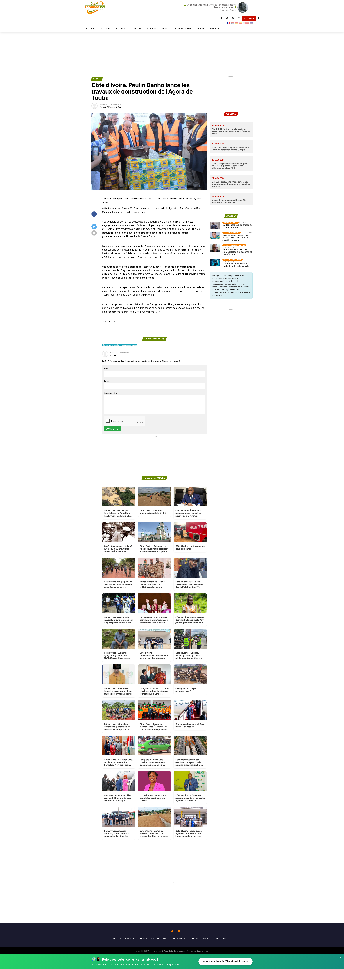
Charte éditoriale (221, 939)
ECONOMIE (121, 29)
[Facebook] (165, 930)
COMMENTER (112, 429)
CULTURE (137, 29)
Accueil (117, 939)
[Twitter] (172, 930)
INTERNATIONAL (182, 29)
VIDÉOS (200, 29)
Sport (166, 939)
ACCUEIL (90, 29)
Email (106, 381)
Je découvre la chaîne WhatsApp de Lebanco (225, 961)
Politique (129, 939)
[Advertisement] (172, 48)
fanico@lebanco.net (230, 290)
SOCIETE (151, 29)
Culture (155, 939)
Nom (106, 368)
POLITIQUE (105, 29)
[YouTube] (179, 930)
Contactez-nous (199, 939)
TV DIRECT (249, 18)
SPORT (165, 29)
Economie (143, 939)
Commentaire (110, 393)
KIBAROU (214, 29)
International (180, 939)
